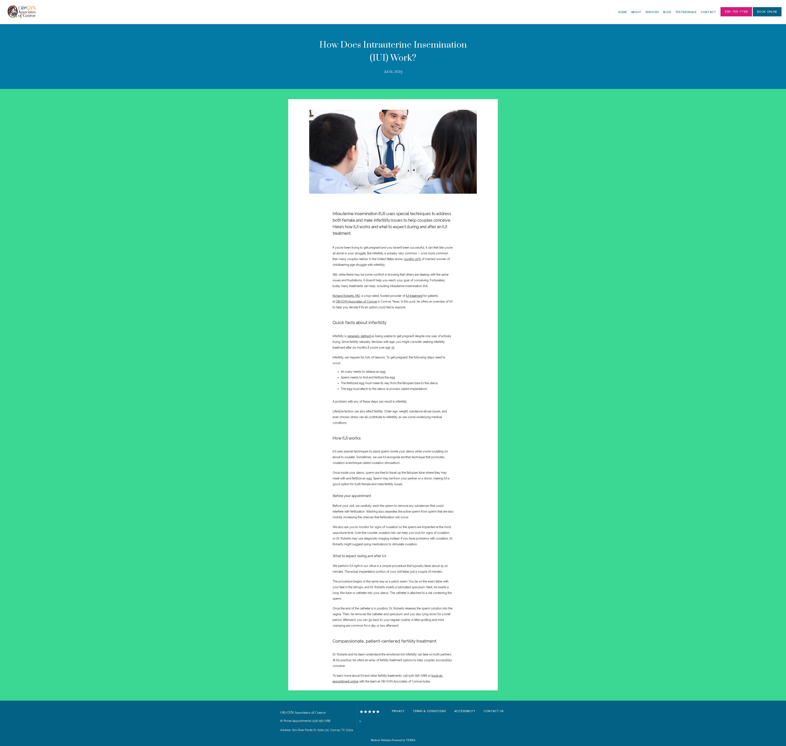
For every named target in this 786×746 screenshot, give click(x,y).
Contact (708, 12)
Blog (667, 12)
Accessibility (464, 711)
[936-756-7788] (736, 16)
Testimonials (686, 12)
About (636, 12)
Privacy (398, 711)
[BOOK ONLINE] (767, 16)
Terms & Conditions (429, 711)
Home (622, 12)
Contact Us (494, 711)
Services (652, 12)
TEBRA (411, 740)
